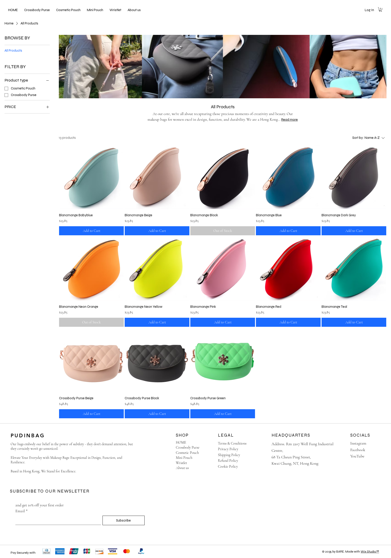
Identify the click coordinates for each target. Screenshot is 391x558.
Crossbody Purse (187, 447)
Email (21, 510)
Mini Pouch (184, 457)
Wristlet (181, 463)
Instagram (358, 443)
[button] (380, 9)
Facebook (357, 449)
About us (182, 468)
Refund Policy (228, 460)
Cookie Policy (228, 466)
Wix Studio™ (370, 551)
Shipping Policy (229, 455)
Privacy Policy (228, 449)
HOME (181, 442)
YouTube (357, 456)
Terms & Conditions (232, 443)
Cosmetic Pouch (187, 452)
